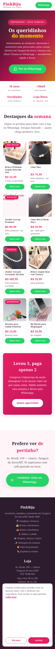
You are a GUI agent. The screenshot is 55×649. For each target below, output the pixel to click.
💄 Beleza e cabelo (27, 534)
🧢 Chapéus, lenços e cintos (27, 538)
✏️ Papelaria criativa (27, 551)
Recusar (16, 640)
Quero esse (15, 186)
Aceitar (39, 640)
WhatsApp (43, 5)
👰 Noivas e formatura (27, 525)
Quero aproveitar (27, 403)
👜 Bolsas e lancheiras (27, 529)
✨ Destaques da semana (27, 542)
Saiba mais (11, 597)
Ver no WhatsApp (30, 69)
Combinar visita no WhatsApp (29, 480)
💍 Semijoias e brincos (27, 521)
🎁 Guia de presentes (27, 547)
